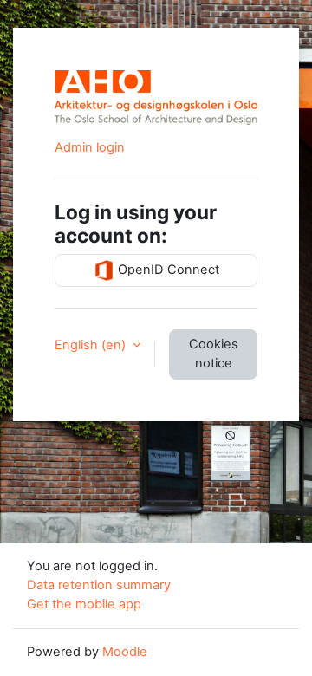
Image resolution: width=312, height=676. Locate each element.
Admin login (90, 147)
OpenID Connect (166, 269)
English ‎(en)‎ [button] (92, 345)
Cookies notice (213, 353)
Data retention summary (99, 585)
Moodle (124, 652)
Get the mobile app (84, 604)
